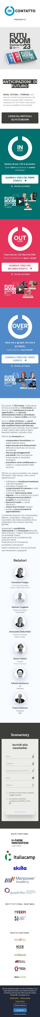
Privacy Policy (20, 1001)
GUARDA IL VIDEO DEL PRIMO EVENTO (20, 179)
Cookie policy (14, 998)
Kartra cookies (25, 998)
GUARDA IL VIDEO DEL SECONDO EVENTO (19, 267)
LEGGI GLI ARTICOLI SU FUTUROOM (20, 118)
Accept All (20, 1010)
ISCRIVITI (20, 812)
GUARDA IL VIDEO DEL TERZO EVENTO (20, 359)
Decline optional (20, 1005)
